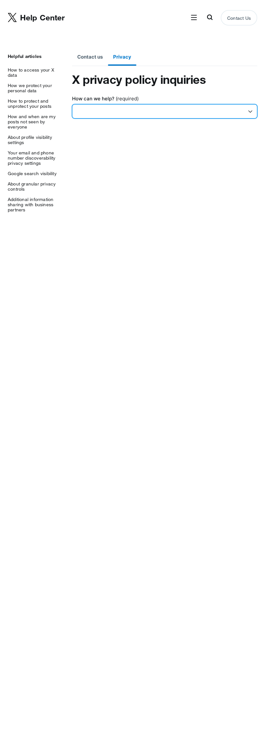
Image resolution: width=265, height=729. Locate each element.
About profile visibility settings (30, 139)
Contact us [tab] (90, 57)
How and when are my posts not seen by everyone (32, 122)
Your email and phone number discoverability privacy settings (31, 158)
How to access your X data (31, 72)
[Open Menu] (194, 18)
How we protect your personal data (30, 88)
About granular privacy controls (32, 186)
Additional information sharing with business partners (30, 204)
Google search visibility (32, 173)
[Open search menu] (210, 18)
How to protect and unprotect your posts (29, 103)
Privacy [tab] (122, 57)
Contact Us (239, 18)
